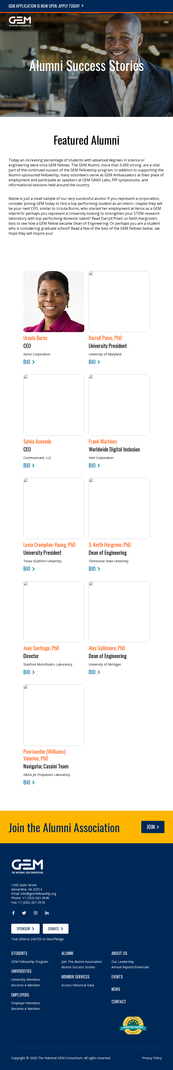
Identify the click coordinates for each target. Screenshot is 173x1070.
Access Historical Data (77, 985)
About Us (119, 953)
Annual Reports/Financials (130, 967)
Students (19, 953)
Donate (53, 928)
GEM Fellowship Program (29, 961)
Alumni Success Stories (78, 967)
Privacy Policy (152, 1058)
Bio (26, 361)
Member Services (75, 977)
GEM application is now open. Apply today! (44, 6)
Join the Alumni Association (81, 961)
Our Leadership (123, 961)
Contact (119, 1001)
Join (151, 827)
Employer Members (25, 1003)
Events (117, 977)
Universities (21, 971)
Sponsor (23, 928)
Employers (20, 995)
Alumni (67, 953)
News (116, 989)
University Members (25, 979)
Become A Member (25, 985)
